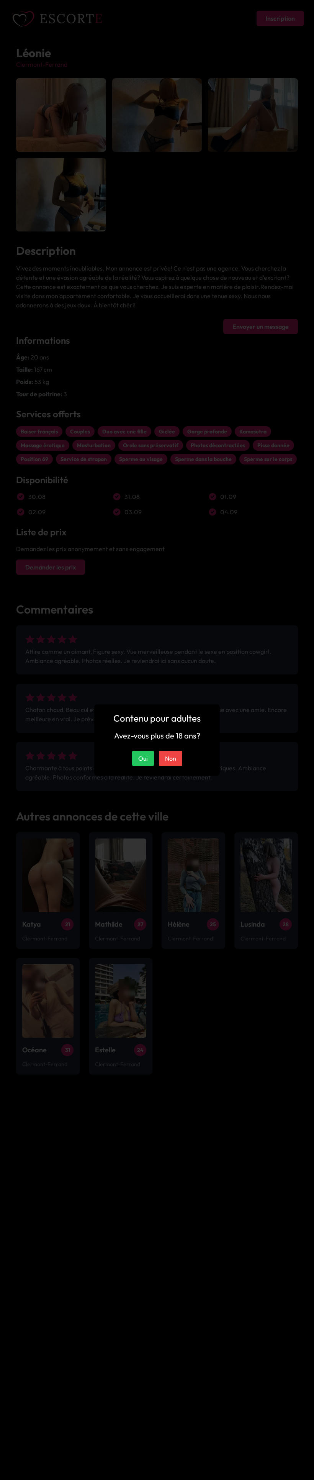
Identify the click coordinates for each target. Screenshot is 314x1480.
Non (170, 758)
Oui (143, 758)
